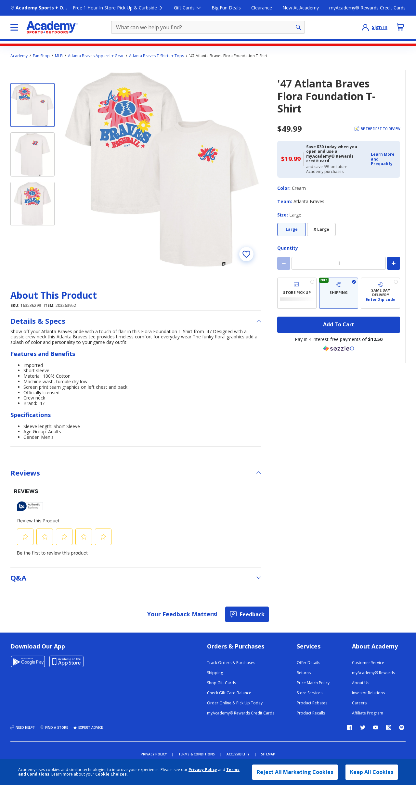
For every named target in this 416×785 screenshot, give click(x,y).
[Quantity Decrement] (283, 263)
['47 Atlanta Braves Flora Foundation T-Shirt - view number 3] (32, 204)
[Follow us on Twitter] (363, 727)
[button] (383, 159)
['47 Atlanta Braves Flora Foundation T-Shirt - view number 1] (32, 105)
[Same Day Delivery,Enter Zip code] (380, 293)
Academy (19, 56)
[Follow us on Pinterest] (402, 727)
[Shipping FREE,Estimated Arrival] (338, 293)
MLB (59, 56)
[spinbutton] (339, 263)
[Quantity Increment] (393, 263)
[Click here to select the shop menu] (14, 27)
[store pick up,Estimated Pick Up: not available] (297, 293)
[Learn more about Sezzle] (338, 348)
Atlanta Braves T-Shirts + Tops (156, 56)
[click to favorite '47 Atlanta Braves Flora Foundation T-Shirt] (246, 254)
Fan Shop (41, 56)
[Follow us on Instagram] (389, 727)
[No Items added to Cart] (400, 27)
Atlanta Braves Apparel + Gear (96, 56)
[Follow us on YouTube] (376, 727)
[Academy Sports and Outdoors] (52, 27)
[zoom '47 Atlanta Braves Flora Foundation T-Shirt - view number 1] (161, 169)
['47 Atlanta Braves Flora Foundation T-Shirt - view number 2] (32, 154)
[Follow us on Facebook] (350, 727)
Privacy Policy (202, 769)
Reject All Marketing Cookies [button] (295, 772)
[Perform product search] (298, 27)
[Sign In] (365, 27)
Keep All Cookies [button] (371, 772)
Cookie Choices (111, 774)
